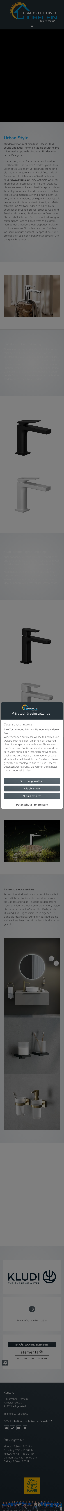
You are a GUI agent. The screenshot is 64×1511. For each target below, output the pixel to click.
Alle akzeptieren (32, 796)
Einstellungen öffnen (32, 781)
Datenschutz (24, 804)
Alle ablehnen (32, 788)
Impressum (41, 804)
